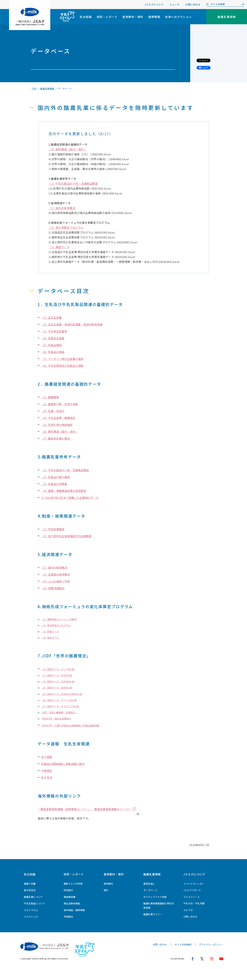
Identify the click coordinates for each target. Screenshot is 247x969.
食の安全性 (30, 890)
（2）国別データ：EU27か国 (56, 675)
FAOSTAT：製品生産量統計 (56, 718)
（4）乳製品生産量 (52, 338)
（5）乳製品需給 (51, 345)
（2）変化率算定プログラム (66, 227)
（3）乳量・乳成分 (52, 411)
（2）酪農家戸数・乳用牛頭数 (59, 404)
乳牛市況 (46, 777)
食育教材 (108, 883)
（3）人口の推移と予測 (55, 581)
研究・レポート (107, 17)
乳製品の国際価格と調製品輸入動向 (63, 764)
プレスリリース (191, 897)
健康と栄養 (30, 883)
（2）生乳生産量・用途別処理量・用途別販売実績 (71, 324)
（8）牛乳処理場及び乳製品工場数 (62, 366)
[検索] (241, 4)
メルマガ (188, 910)
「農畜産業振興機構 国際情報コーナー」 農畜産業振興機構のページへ (84, 809)
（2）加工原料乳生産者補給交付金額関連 (66, 536)
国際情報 (154, 17)
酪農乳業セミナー (152, 914)
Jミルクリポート (192, 890)
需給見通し (149, 883)
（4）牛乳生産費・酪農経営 (58, 418)
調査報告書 (69, 897)
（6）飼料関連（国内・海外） (67, 149)
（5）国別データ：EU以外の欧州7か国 (61, 694)
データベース (150, 890)
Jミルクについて (154, 4)
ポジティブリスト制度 (155, 897)
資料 (106, 890)
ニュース (175, 4)
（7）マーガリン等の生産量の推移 (62, 359)
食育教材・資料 (132, 17)
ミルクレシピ (31, 916)
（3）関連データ (59, 247)
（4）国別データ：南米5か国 (56, 687)
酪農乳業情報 (152, 874)
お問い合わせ (193, 4)
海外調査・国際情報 (74, 910)
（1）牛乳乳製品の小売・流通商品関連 (73, 183)
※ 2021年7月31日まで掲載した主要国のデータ (70, 498)
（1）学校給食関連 (52, 529)
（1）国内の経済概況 (61, 208)
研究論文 (68, 890)
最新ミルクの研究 (73, 883)
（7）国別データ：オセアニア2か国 (60, 706)
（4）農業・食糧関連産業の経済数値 (63, 491)
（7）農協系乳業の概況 (55, 438)
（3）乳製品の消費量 (54, 484)
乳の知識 (86, 17)
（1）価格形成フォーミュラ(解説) (59, 619)
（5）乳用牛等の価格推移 (57, 425)
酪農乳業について (33, 897)
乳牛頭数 (46, 757)
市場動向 (68, 916)
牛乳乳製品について (34, 903)
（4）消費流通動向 (52, 588)
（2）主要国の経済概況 (55, 574)
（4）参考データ (50, 637)
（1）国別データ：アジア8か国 (57, 669)
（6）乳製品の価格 (52, 352)
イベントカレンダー (194, 883)
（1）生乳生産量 (51, 317)
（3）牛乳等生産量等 (54, 331)
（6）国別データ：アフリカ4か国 (59, 700)
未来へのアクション (178, 17)
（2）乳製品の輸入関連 (55, 477)
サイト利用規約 (183, 944)
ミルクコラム (31, 910)
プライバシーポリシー (211, 944)
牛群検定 (46, 771)
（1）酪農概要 (50, 397)
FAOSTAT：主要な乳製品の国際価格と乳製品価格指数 (70, 725)
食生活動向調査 (72, 903)
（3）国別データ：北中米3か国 (57, 681)
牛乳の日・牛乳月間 (194, 903)
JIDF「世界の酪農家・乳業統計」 (59, 712)
